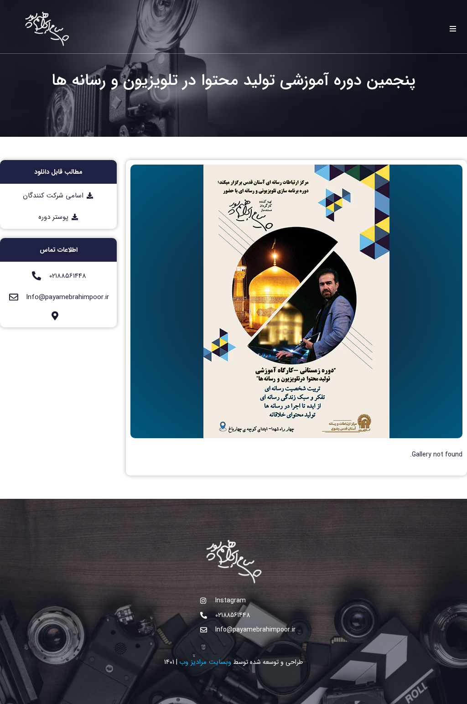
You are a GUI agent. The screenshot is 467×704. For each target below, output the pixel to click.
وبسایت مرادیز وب (205, 662)
